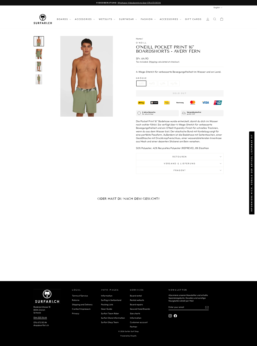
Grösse (141, 78)
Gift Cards (193, 19)
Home (139, 38)
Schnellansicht (56, 249)
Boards (63, 19)
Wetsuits (106, 19)
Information (106, 295)
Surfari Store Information (113, 318)
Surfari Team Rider (110, 313)
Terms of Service (80, 295)
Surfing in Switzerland (111, 300)
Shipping (153, 62)
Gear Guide (106, 309)
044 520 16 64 (40, 317)
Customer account (139, 322)
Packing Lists (107, 304)
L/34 (162, 83)
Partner (133, 326)
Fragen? (180, 170)
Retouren (180, 156)
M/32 (152, 83)
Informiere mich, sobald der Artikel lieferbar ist (251, 173)
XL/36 (173, 83)
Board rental (136, 295)
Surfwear (127, 19)
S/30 (141, 83)
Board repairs (136, 304)
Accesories (84, 19)
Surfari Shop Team (110, 322)
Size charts (135, 313)
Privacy (75, 313)
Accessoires (169, 19)
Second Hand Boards (140, 309)
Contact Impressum (81, 309)
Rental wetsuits (137, 300)
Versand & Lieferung (180, 163)
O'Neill (141, 43)
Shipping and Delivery (82, 304)
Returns (75, 300)
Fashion (147, 19)
